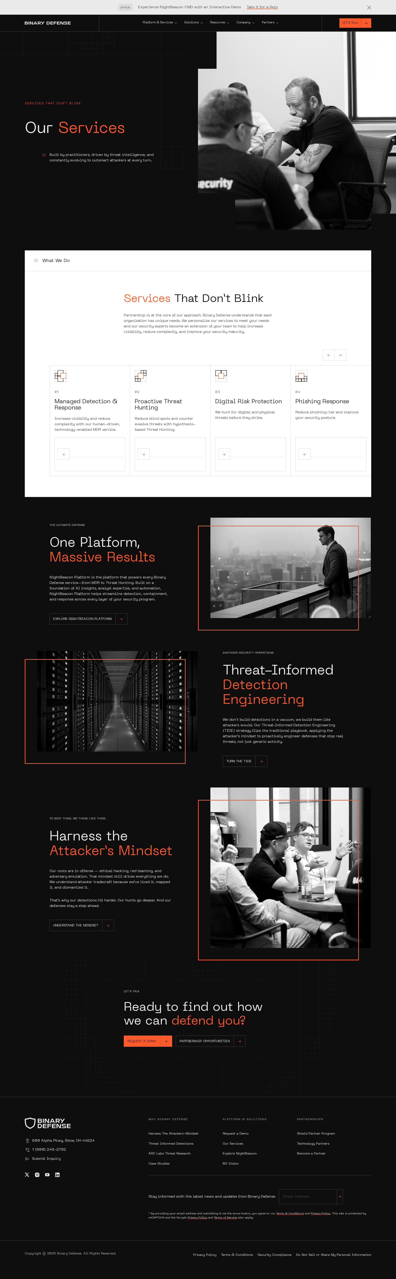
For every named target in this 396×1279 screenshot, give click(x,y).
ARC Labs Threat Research (169, 1153)
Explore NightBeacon (240, 1153)
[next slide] (340, 355)
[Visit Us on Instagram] (37, 1174)
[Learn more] (63, 454)
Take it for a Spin (262, 7)
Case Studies (159, 1163)
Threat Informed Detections (170, 1143)
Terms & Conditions (290, 1213)
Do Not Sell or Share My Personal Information (333, 1255)
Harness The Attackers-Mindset (173, 1133)
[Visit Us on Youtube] (47, 1174)
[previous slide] (329, 355)
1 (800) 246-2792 (49, 1150)
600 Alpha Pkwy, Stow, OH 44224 (63, 1141)
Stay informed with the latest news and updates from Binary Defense (211, 1197)
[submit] (340, 1196)
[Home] (62, 23)
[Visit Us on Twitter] (27, 1174)
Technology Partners (313, 1143)
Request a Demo (236, 1133)
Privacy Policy (320, 1213)
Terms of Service (225, 1217)
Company (243, 22)
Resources (217, 22)
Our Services (233, 1143)
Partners (268, 22)
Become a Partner (311, 1153)
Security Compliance (275, 1255)
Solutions (191, 22)
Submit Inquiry (46, 1159)
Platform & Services (158, 22)
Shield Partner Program (316, 1133)
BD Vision (231, 1163)
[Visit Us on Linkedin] (57, 1174)
